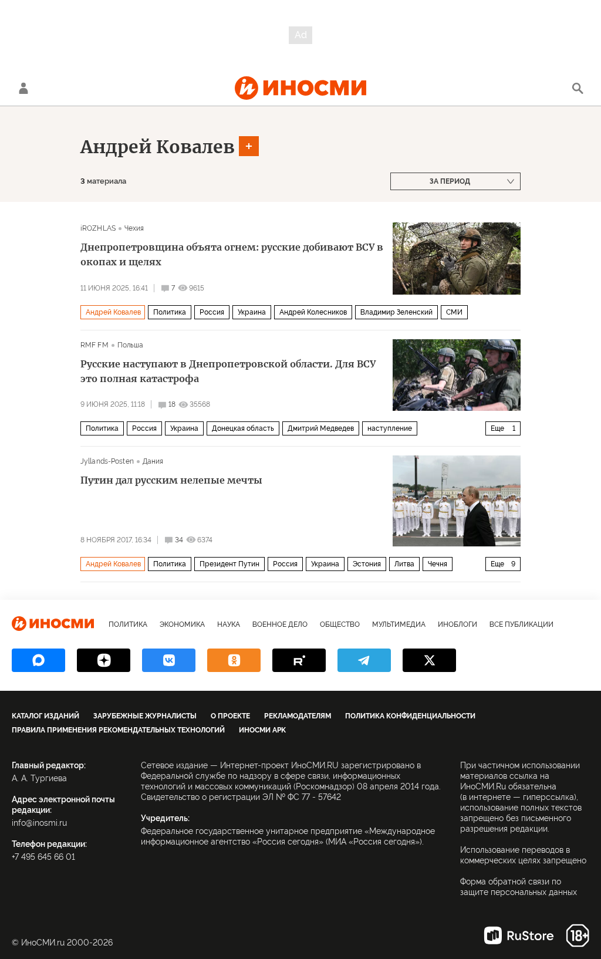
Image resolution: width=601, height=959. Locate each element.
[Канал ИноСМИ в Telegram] (364, 660)
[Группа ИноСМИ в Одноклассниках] (234, 660)
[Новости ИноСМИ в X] (429, 660)
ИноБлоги (457, 624)
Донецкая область (243, 428)
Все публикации (521, 624)
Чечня (437, 564)
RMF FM (94, 345)
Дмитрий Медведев (321, 428)
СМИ (454, 312)
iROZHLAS (98, 228)
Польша (130, 345)
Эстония (367, 564)
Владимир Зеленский (396, 312)
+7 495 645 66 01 (43, 857)
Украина (252, 312)
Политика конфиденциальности (410, 716)
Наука (228, 624)
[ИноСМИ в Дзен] (103, 660)
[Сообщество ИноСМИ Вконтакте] (168, 660)
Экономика (182, 624)
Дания (153, 461)
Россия (212, 312)
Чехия (134, 228)
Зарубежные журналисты (145, 716)
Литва (404, 564)
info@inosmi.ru (39, 823)
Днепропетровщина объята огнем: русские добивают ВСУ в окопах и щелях (231, 254)
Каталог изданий (45, 716)
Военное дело (280, 624)
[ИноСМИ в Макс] (38, 660)
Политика (169, 312)
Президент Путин (229, 564)
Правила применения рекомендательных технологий (118, 730)
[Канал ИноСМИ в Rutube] (299, 660)
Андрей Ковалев (157, 147)
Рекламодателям (297, 716)
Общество (340, 624)
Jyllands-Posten (107, 461)
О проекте (230, 716)
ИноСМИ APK (262, 730)
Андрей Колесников (313, 312)
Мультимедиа (399, 624)
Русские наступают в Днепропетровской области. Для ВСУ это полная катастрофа (228, 371)
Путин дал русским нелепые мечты (171, 480)
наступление (389, 428)
